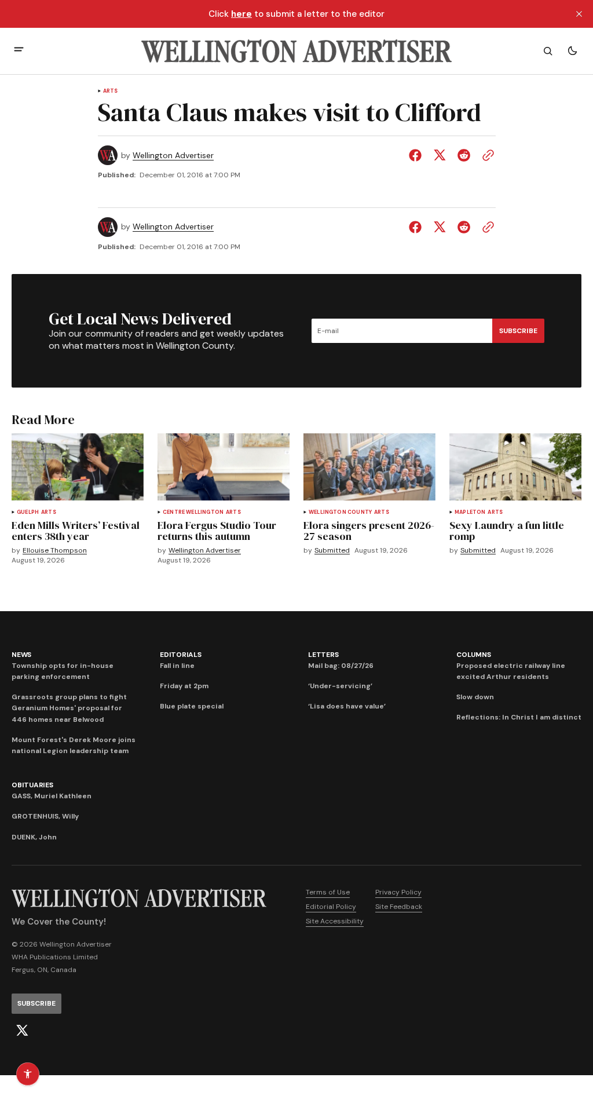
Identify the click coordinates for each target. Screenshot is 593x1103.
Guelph (28, 512)
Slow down (475, 697)
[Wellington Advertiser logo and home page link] (296, 51)
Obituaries (32, 785)
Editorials (181, 654)
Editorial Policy (331, 906)
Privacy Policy (398, 892)
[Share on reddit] (464, 155)
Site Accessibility (335, 921)
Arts (110, 91)
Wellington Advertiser (173, 155)
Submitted (332, 550)
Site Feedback (398, 906)
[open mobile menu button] (19, 50)
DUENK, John (34, 837)
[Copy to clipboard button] (486, 155)
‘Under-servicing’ (340, 686)
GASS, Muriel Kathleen (51, 796)
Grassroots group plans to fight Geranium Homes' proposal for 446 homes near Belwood (69, 708)
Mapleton (470, 512)
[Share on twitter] (439, 155)
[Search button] (548, 51)
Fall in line (177, 665)
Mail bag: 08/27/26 (341, 665)
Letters (323, 654)
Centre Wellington (193, 512)
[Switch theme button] (572, 51)
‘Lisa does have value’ (347, 706)
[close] (579, 14)
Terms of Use (328, 892)
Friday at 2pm (184, 686)
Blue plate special (192, 706)
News (21, 654)
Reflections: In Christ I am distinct (518, 717)
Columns (473, 654)
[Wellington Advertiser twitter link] (22, 1030)
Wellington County (340, 512)
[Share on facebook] (417, 155)
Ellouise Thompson (55, 550)
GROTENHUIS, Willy (45, 816)
